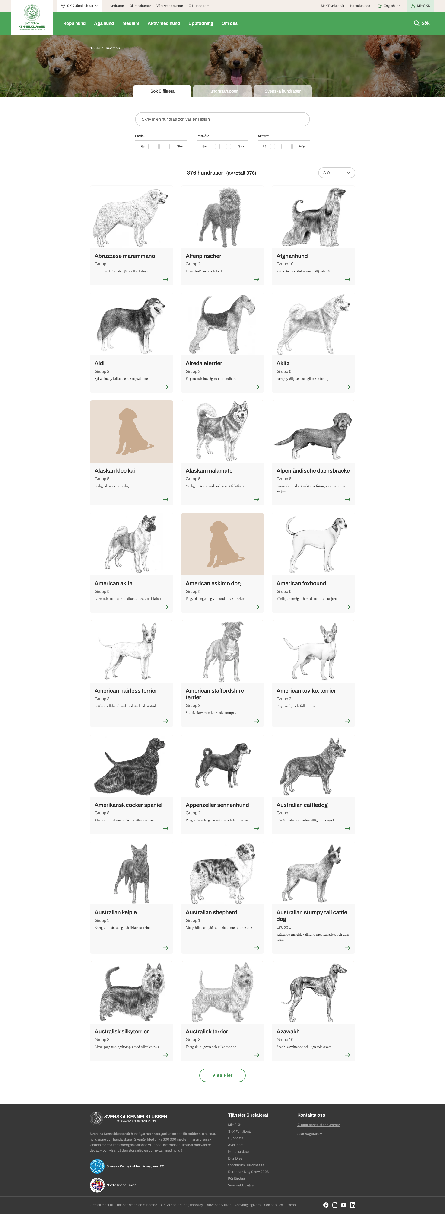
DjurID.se (235, 1158)
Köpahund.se (238, 1151)
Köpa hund (74, 23)
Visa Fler (222, 1075)
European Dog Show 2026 (248, 1172)
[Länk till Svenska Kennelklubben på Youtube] (343, 1205)
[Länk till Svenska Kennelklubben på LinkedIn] (352, 1205)
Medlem (130, 23)
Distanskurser (140, 6)
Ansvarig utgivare (247, 1205)
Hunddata (235, 1138)
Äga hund (104, 23)
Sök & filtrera (162, 91)
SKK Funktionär (332, 6)
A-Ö (326, 173)
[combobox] (222, 119)
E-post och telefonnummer (318, 1125)
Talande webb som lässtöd (136, 1205)
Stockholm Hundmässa (246, 1165)
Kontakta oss (360, 6)
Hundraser (116, 6)
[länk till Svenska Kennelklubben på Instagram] (335, 1205)
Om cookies (273, 1205)
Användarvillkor (219, 1205)
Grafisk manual (101, 1205)
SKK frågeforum (309, 1134)
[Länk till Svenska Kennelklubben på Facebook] (326, 1205)
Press (291, 1205)
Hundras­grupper (222, 91)
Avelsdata (235, 1145)
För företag (236, 1178)
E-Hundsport (199, 6)
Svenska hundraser (283, 91)
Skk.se (95, 48)
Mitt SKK (234, 1125)
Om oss (230, 23)
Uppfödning (200, 23)
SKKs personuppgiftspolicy (182, 1205)
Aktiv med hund (164, 23)
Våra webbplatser (169, 6)
